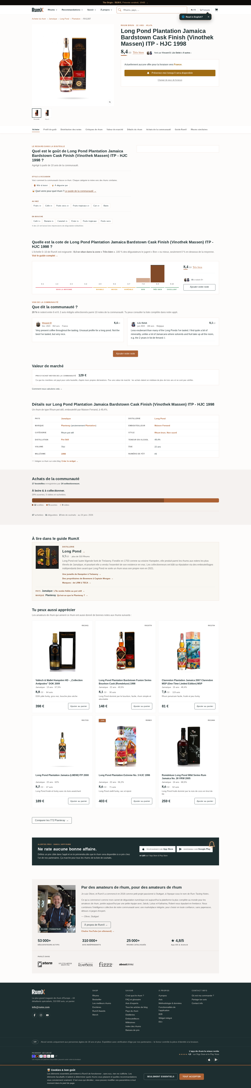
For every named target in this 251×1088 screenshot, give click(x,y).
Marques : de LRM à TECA (76, 583)
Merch (95, 1015)
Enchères (96, 1007)
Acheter (35, 129)
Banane (49, 221)
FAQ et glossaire (133, 999)
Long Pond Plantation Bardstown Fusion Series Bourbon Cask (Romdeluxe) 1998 (125, 682)
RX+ (161, 1022)
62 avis (175, 787)
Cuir (96, 206)
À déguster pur (60, 185)
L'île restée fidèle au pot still (69, 591)
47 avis (49, 787)
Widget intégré (165, 1018)
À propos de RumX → (96, 925)
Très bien (138, 52)
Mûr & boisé (40, 185)
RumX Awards (98, 1011)
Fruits (37, 206)
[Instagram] (41, 1015)
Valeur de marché (115, 129)
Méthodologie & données (170, 1003)
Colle (48, 206)
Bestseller (96, 999)
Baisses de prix (132, 1030)
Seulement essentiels (160, 1076)
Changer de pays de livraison (170, 80)
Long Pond (160, 418)
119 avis (176, 692)
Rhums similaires (199, 129)
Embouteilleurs (132, 1018)
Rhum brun (127, 25)
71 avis (112, 787)
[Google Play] (216, 1060)
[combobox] (152, 10)
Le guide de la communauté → (80, 191)
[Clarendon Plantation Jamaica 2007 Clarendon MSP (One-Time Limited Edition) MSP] (188, 651)
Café (37, 221)
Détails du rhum (134, 129)
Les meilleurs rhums (101, 1003)
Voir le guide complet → (45, 255)
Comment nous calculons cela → (47, 389)
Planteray (65, 425)
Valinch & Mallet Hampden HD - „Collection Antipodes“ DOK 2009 (59, 682)
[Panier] (216, 9)
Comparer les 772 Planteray (52, 820)
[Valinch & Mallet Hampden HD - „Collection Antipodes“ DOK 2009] (62, 651)
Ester (75, 221)
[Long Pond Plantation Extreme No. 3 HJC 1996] (125, 745)
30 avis (112, 692)
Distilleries (130, 1015)
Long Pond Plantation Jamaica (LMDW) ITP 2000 (62, 775)
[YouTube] (47, 1015)
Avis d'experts (132, 1003)
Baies (106, 206)
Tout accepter (192, 1076)
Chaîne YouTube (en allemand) (97, 931)
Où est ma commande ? (203, 995)
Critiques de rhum (94, 129)
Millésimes (130, 1022)
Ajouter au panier (78, 706)
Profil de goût (49, 129)
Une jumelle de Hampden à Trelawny (81, 574)
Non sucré (172, 432)
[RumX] (37, 10)
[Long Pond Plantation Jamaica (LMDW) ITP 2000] (62, 745)
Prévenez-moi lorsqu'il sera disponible (172, 73)
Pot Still (65, 439)
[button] (73, 65)
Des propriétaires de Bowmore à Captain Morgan (87, 578)
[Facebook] (34, 1015)
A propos (163, 995)
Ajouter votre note (199, 287)
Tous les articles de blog (137, 1007)
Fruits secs (62, 206)
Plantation (90, 425)
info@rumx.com (41, 1007)
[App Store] (209, 1060)
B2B (160, 1014)
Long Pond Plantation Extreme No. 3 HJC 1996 (124, 775)
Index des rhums (133, 1026)
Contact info (197, 1003)
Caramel (62, 221)
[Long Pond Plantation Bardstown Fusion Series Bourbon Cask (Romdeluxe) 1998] (125, 651)
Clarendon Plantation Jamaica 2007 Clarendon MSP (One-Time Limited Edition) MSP (187, 682)
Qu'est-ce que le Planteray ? (72, 595)
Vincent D (47, 323)
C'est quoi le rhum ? (135, 995)
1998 (63, 454)
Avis (160, 999)
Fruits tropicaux (81, 206)
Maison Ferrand (162, 425)
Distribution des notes (71, 129)
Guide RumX (181, 129)
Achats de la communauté (158, 129)
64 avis (49, 692)
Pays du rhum (132, 1011)
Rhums (95, 995)
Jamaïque (66, 418)
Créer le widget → (69, 461)
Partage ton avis (199, 999)
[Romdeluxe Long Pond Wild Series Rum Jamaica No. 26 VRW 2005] (188, 745)
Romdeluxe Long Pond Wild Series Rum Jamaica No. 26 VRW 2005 (184, 777)
